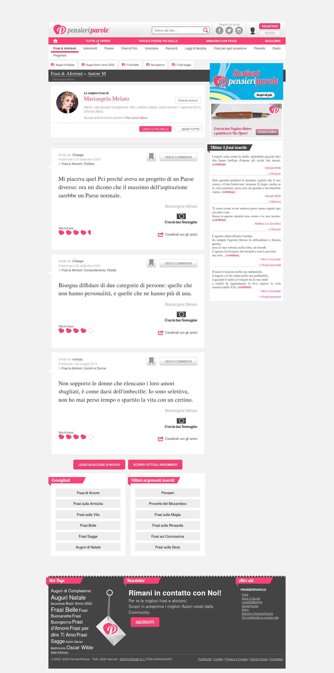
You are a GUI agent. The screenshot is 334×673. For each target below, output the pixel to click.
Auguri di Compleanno (71, 590)
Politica (89, 163)
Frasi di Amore (88, 492)
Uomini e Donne (95, 368)
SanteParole (250, 606)
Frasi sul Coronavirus (167, 536)
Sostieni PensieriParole (246, 81)
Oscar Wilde (80, 647)
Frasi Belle (133, 65)
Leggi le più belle (155, 129)
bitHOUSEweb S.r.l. (132, 659)
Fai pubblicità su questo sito (260, 617)
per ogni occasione (230, 48)
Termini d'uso (258, 659)
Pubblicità (204, 659)
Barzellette (58, 603)
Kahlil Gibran (74, 641)
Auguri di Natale (65, 65)
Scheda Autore (188, 100)
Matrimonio (58, 648)
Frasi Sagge (184, 65)
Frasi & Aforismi (72, 163)
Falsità (111, 270)
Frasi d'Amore (67, 624)
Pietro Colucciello (271, 259)
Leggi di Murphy (195, 48)
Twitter (229, 30)
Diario (277, 48)
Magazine (273, 41)
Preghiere (60, 55)
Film (129, 48)
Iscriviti (145, 622)
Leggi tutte (190, 129)
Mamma (276, 201)
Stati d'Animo (59, 652)
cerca (195, 30)
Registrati (270, 26)
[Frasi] (55, 42)
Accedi (270, 33)
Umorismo (151, 48)
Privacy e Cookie (236, 659)
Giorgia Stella (273, 168)
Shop (245, 610)
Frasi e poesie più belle (158, 41)
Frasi (64, 48)
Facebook (219, 30)
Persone (276, 173)
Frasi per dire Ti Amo (70, 631)
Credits (218, 659)
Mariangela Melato (106, 98)
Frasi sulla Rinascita (167, 525)
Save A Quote (251, 598)
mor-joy (77, 359)
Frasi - (82, 29)
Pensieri (167, 492)
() (246, 160)
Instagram (239, 30)
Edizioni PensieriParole (257, 614)
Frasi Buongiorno (66, 619)
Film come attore (136, 117)
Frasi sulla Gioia (167, 546)
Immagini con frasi (221, 41)
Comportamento (95, 270)
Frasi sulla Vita (88, 514)
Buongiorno (158, 65)
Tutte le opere (98, 41)
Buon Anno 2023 (79, 603)
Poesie (109, 48)
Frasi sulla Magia (168, 514)
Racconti (172, 48)
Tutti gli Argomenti (155, 464)
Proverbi (259, 48)
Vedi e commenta (178, 157)
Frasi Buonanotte (69, 613)
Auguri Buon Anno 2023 (100, 65)
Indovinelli (90, 48)
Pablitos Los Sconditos (268, 223)
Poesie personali (271, 265)
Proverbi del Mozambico (168, 503)
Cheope (77, 154)
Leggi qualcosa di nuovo (99, 464)
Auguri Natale (68, 597)
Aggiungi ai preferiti (151, 157)
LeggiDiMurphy (252, 602)
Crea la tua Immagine (181, 221)
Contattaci (276, 659)
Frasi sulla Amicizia (88, 503)
